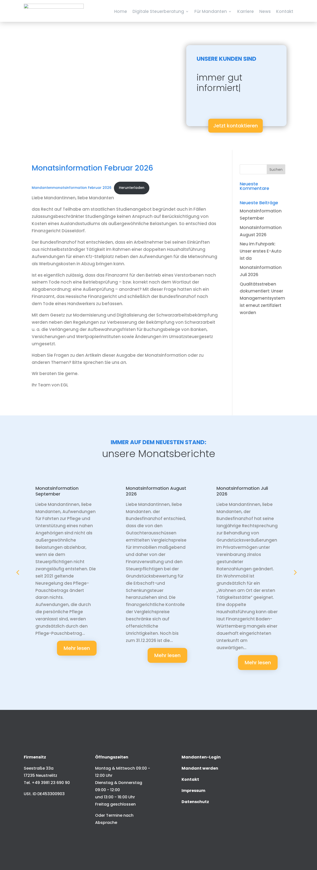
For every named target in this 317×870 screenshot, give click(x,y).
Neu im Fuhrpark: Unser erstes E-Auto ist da (261, 251)
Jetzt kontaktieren (235, 125)
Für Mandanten (210, 11)
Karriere (245, 11)
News (265, 11)
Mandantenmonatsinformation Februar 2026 (71, 187)
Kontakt (284, 11)
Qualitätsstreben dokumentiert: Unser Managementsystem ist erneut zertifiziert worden (262, 298)
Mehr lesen (77, 648)
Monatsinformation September (57, 491)
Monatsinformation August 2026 (156, 491)
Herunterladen (131, 187)
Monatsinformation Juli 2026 (242, 491)
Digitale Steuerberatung (158, 11)
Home (120, 11)
